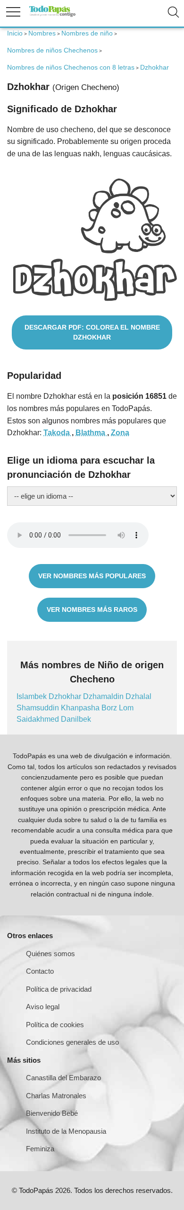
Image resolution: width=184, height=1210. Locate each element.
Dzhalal (138, 696)
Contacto (40, 971)
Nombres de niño (87, 33)
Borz (110, 708)
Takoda (57, 433)
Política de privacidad (59, 989)
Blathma (91, 433)
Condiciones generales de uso (72, 1042)
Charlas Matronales (56, 1096)
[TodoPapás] (52, 15)
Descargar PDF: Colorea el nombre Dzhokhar (92, 332)
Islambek (33, 696)
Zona (120, 433)
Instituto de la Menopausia (66, 1131)
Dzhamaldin (104, 696)
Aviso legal (42, 1007)
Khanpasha (81, 708)
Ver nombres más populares (92, 576)
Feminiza (40, 1149)
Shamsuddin (39, 708)
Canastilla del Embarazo (63, 1078)
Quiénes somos (50, 954)
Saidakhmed (39, 719)
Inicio (15, 33)
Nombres (42, 33)
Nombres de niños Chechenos (52, 50)
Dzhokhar (66, 696)
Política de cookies (55, 1025)
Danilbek (76, 719)
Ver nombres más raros (92, 609)
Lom (126, 708)
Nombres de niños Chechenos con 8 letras (70, 67)
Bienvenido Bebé (52, 1113)
